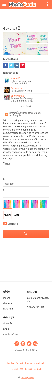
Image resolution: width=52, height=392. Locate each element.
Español (28, 363)
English (10, 363)
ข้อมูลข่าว (8, 303)
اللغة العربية (39, 363)
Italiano (28, 368)
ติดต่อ (6, 328)
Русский (19, 363)
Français (14, 368)
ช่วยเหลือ (7, 323)
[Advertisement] (26, 17)
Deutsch (37, 368)
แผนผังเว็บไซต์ (10, 334)
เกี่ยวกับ (7, 297)
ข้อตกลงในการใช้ (35, 306)
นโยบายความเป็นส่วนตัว (38, 299)
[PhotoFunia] (22, 4)
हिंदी (21, 368)
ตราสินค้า (8, 308)
